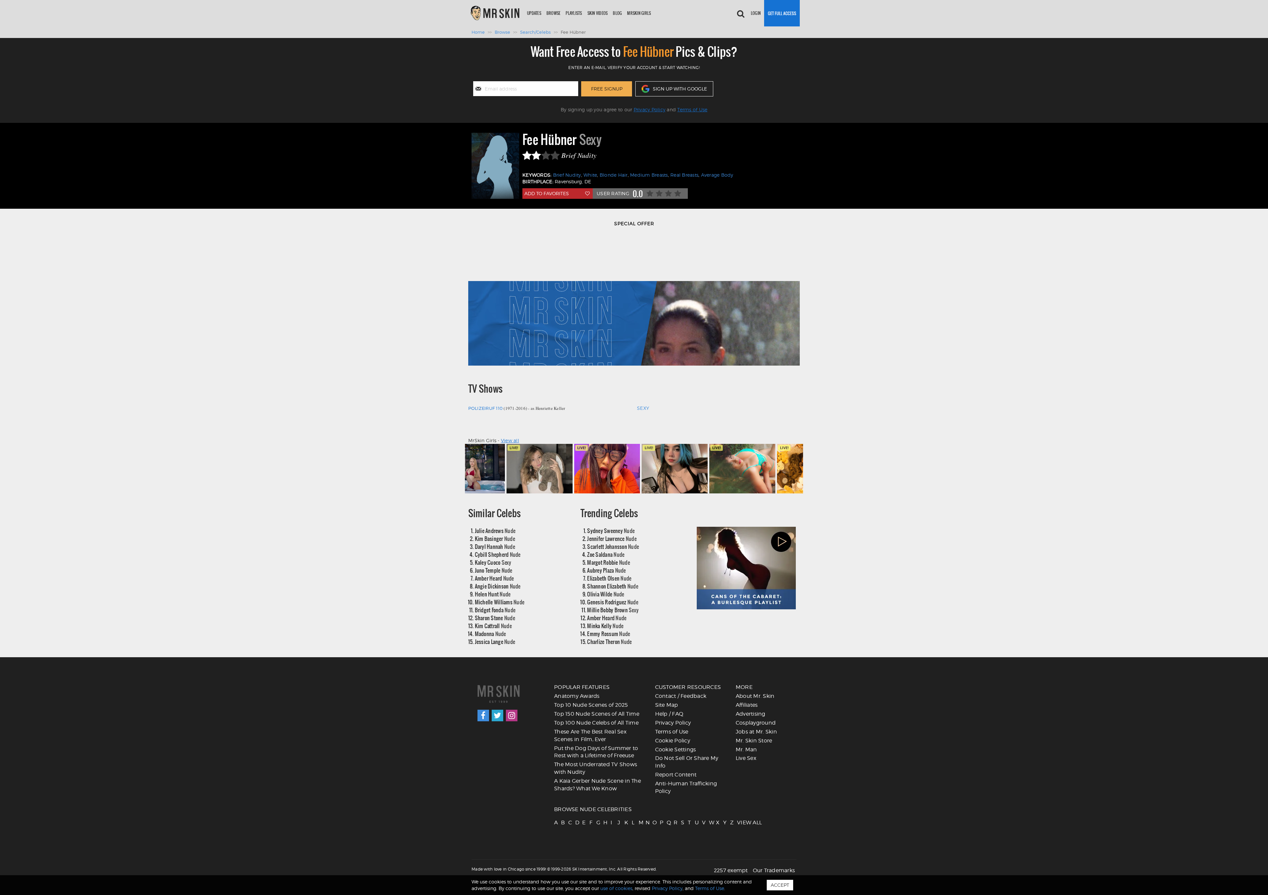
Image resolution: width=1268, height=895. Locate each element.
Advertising (750, 714)
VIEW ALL (740, 822)
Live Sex (746, 758)
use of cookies (616, 888)
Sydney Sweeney (611, 530)
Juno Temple (493, 570)
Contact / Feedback (681, 696)
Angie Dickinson (498, 586)
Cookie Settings (675, 749)
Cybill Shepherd (498, 554)
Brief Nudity (567, 175)
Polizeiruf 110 (485, 408)
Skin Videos (597, 13)
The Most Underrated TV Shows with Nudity (595, 768)
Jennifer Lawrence (612, 538)
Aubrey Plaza (606, 570)
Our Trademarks (774, 870)
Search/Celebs (535, 32)
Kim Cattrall (493, 625)
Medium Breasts (649, 175)
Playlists (574, 13)
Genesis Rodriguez (612, 602)
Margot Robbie (608, 562)
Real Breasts (684, 175)
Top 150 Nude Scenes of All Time (596, 714)
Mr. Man (746, 749)
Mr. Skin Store (754, 740)
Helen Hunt (493, 594)
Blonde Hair (614, 175)
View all (510, 440)
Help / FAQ (669, 714)
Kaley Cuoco (493, 562)
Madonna (490, 633)
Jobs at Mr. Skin (756, 732)
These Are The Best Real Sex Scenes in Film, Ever (590, 735)
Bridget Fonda (495, 610)
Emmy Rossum (608, 633)
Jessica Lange (495, 641)
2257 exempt (731, 870)
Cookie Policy (672, 740)
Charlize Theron (609, 641)
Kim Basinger (495, 538)
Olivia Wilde (605, 594)
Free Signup (606, 88)
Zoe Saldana (605, 554)
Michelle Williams (500, 602)
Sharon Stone (495, 618)
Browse (553, 13)
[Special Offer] (634, 299)
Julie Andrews (495, 530)
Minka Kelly (605, 625)
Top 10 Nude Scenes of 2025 (591, 705)
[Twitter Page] (497, 715)
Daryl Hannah (495, 546)
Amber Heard (494, 578)
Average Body (717, 175)
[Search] (741, 13)
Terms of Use (692, 109)
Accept (780, 885)
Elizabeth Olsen (609, 578)
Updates (534, 13)
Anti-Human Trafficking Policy (686, 787)
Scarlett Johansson (613, 546)
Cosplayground (756, 723)
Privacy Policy (650, 109)
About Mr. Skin (755, 696)
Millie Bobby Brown (613, 610)
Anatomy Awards (577, 696)
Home (478, 32)
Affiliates (747, 705)
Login (756, 13)
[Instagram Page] (511, 715)
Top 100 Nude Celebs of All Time (596, 723)
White (590, 175)
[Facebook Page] (483, 715)
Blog (617, 13)
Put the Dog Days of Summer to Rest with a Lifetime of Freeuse (596, 752)
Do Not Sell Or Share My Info (687, 762)
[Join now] (782, 13)
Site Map (666, 705)
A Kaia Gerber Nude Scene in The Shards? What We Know (597, 785)
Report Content (676, 774)
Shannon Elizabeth (612, 586)
